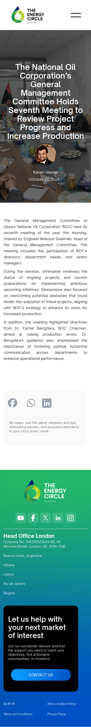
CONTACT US (41, 674)
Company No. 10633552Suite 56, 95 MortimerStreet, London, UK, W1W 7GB (34, 544)
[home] (35, 15)
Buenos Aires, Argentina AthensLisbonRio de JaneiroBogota (23, 574)
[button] (76, 15)
